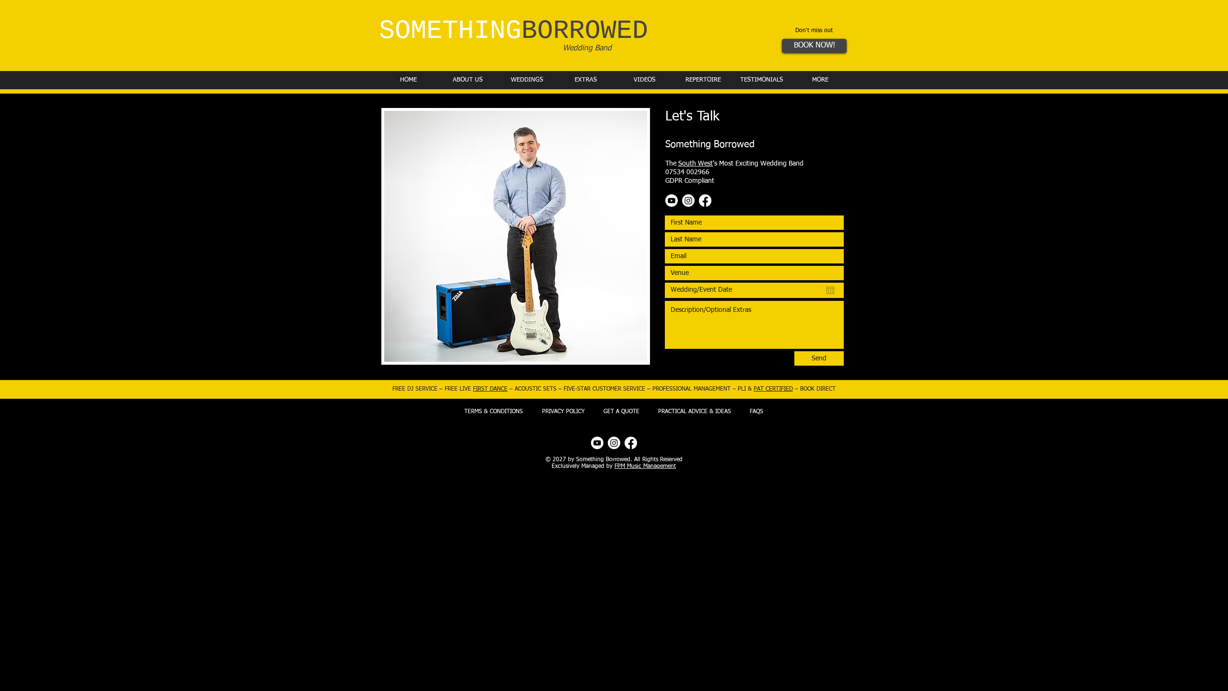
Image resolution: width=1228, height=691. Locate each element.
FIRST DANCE (490, 389)
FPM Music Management (645, 466)
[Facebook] (705, 200)
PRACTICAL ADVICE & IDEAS (694, 412)
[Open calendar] (830, 290)
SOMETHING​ (513, 31)
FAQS (756, 412)
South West (695, 163)
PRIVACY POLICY (563, 412)
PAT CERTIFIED (773, 389)
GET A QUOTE (621, 412)
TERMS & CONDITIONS (493, 412)
